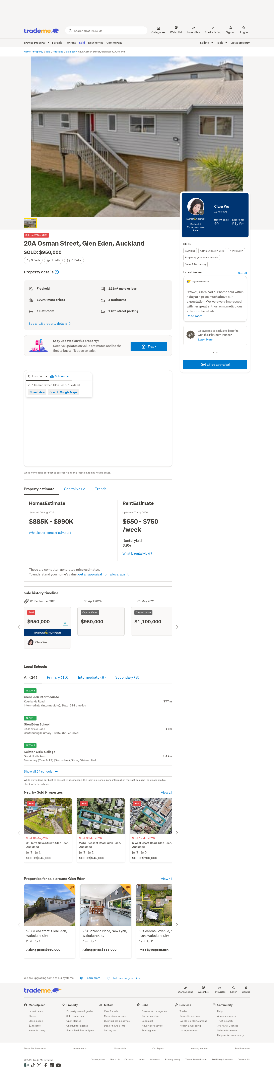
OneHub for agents (77, 1025)
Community (225, 1005)
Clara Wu (41, 642)
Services (185, 1005)
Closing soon (36, 1021)
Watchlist (203, 991)
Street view (37, 392)
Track (152, 346)
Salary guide (149, 1030)
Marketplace (37, 1005)
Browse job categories (154, 1011)
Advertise (154, 1059)
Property (38, 51)
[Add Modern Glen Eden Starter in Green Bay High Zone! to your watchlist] (69, 890)
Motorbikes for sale (115, 1016)
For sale (57, 42)
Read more (195, 316)
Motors (108, 1005)
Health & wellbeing (190, 1025)
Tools (220, 42)
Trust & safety (225, 1021)
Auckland (58, 51)
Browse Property (35, 42)
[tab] (37, 376)
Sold (82, 42)
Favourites (219, 991)
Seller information (227, 1030)
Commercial (115, 42)
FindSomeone (242, 1048)
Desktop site (97, 1059)
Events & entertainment (193, 1021)
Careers (129, 1059)
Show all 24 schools (38, 771)
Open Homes (73, 1021)
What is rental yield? (137, 553)
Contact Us (244, 1059)
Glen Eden (72, 51)
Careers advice (150, 1016)
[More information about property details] (56, 272)
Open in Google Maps (63, 392)
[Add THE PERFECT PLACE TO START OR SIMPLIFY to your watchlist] (125, 890)
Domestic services (190, 1016)
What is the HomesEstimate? (50, 532)
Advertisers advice (152, 1025)
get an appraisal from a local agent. (104, 574)
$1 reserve (35, 1025)
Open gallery (139, 210)
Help (219, 1011)
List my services (189, 1030)
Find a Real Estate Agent (80, 1030)
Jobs (145, 1005)
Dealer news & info (114, 1025)
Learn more (93, 978)
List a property (240, 42)
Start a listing (185, 991)
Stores (32, 1016)
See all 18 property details (48, 323)
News (141, 1059)
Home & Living (37, 1030)
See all (242, 273)
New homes (95, 42)
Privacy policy (172, 1059)
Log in (244, 32)
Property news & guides (79, 1011)
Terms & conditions (196, 1059)
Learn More (205, 339)
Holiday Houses (199, 1048)
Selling (205, 42)
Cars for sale (111, 1011)
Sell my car (110, 1030)
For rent (71, 42)
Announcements (226, 1016)
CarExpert (158, 1048)
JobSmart (147, 1021)
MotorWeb (120, 1048)
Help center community (230, 1035)
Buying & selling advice (117, 1021)
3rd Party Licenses (227, 1025)
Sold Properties (75, 1016)
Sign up (230, 32)
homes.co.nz (80, 1048)
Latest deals (36, 1011)
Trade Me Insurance (35, 1048)
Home (27, 51)
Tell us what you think (126, 978)
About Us (115, 1059)
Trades (183, 1011)
